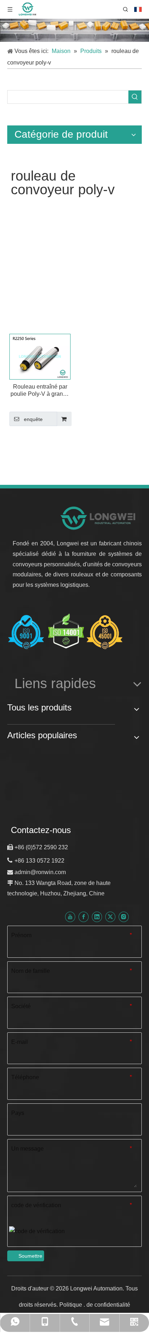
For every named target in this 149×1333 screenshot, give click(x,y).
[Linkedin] (97, 917)
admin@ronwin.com (40, 872)
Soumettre (30, 1256)
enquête (33, 419)
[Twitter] (110, 917)
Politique (71, 1305)
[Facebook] (83, 917)
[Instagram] (124, 917)
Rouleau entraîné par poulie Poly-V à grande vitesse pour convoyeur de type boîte (40, 391)
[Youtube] (70, 917)
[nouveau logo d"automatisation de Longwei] (98, 518)
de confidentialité (108, 1305)
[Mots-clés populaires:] (134, 96)
